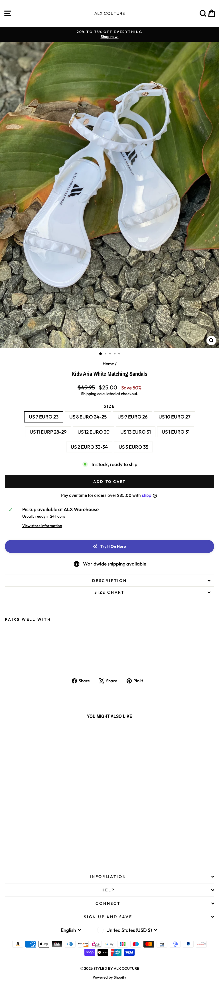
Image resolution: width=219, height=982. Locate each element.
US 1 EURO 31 (176, 432)
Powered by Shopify (109, 977)
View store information (42, 525)
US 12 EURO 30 (94, 432)
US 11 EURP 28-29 (48, 432)
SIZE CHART (109, 592)
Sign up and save (108, 916)
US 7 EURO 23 (43, 417)
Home (108, 363)
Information (108, 876)
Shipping (88, 393)
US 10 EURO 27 (174, 417)
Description (109, 580)
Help (108, 890)
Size (109, 406)
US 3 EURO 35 (133, 447)
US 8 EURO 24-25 (88, 417)
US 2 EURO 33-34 (89, 447)
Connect (108, 903)
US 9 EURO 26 (132, 417)
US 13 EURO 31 (135, 432)
